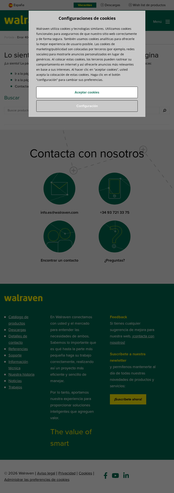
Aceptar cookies (87, 92)
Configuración (87, 106)
